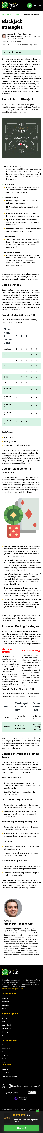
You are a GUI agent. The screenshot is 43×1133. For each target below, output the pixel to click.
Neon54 (5, 1052)
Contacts (5, 1072)
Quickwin (5, 1059)
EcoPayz (5, 1032)
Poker (4, 1009)
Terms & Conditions (9, 1076)
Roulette (5, 998)
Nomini (4, 1045)
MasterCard (6, 1025)
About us (5, 1069)
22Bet (4, 1062)
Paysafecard (6, 1028)
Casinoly (5, 1055)
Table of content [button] (13, 52)
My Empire (6, 1048)
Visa (3, 1035)
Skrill (3, 1021)
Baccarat (5, 1005)
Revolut (4, 1018)
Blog (17, 15)
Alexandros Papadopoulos (19, 34)
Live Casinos (6, 15)
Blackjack (5, 1002)
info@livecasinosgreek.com (12, 989)
